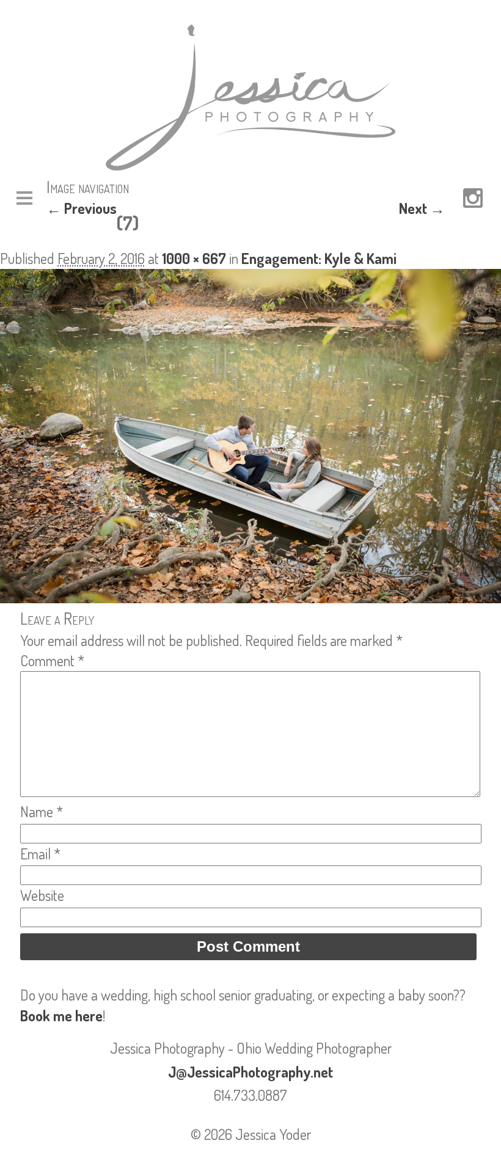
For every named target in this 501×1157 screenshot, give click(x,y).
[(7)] (250, 597)
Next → (422, 208)
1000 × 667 (194, 258)
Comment (52, 660)
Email (40, 853)
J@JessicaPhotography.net (250, 1071)
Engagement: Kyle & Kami (319, 258)
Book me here (61, 1015)
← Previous (81, 208)
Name (41, 811)
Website (42, 895)
